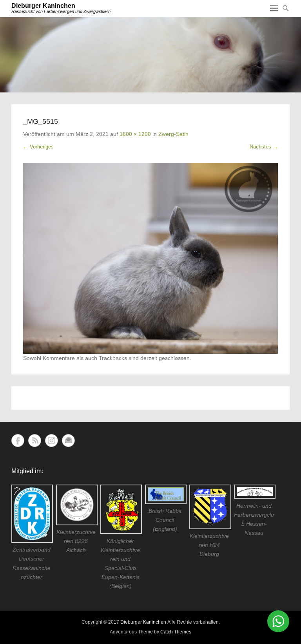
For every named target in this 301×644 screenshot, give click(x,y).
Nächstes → (264, 147)
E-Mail (68, 440)
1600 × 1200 (135, 134)
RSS (34, 440)
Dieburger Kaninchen (43, 5)
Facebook (17, 440)
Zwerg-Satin (173, 134)
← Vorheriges (38, 147)
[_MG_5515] (150, 258)
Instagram (51, 440)
